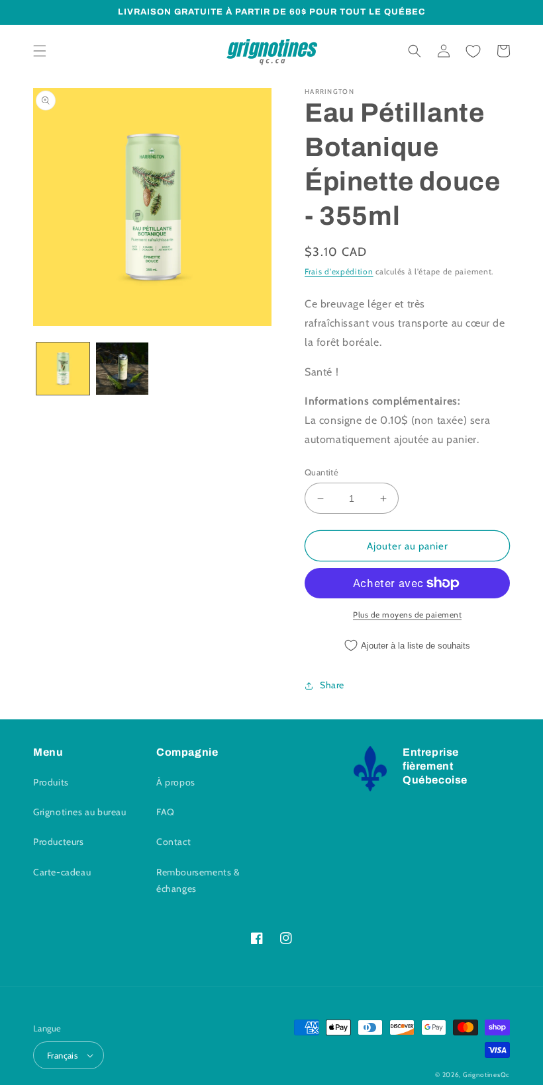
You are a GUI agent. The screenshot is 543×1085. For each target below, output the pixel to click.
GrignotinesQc (486, 1074)
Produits (51, 782)
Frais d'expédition (339, 271)
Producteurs (58, 842)
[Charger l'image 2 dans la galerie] (122, 368)
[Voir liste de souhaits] (472, 50)
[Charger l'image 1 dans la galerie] (62, 368)
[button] (39, 50)
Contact (173, 842)
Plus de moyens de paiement (407, 615)
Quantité (321, 472)
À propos (175, 782)
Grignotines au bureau (79, 812)
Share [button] (332, 685)
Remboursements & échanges (198, 880)
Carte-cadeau (62, 872)
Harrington (329, 92)
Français (62, 1055)
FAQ (165, 812)
